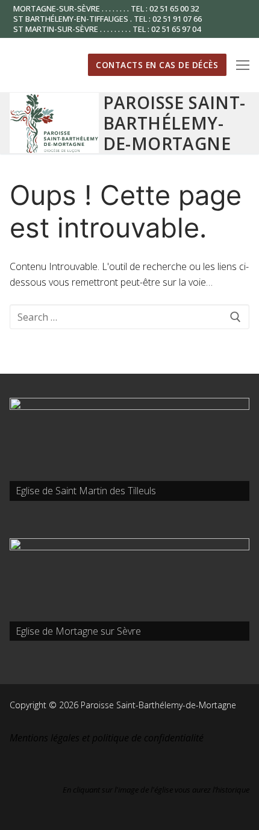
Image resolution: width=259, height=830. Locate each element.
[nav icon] (242, 65)
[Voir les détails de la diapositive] (129, 449)
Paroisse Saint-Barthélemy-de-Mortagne (174, 123)
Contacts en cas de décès (157, 65)
